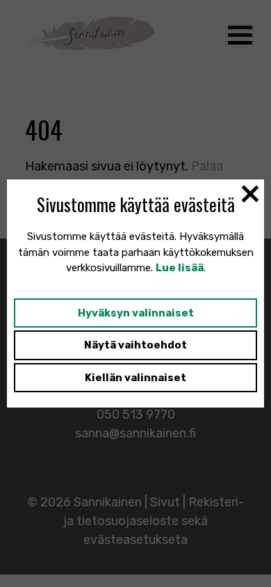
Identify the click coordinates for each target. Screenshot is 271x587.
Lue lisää (180, 268)
